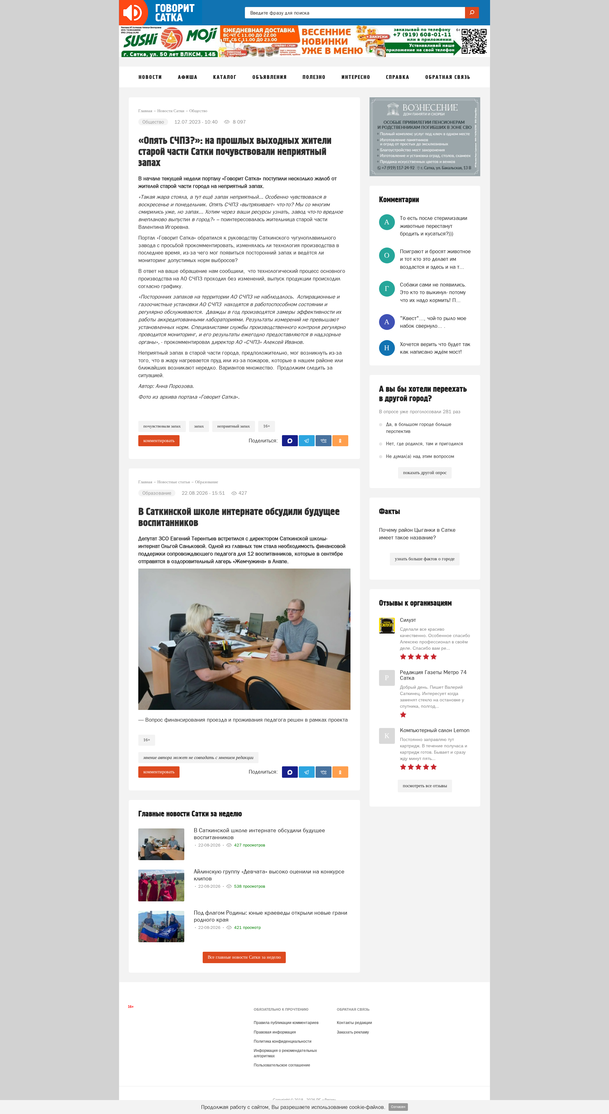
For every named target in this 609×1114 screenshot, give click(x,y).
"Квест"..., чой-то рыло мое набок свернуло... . (433, 322)
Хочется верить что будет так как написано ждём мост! (435, 348)
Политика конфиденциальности (282, 1041)
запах (199, 426)
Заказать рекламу (353, 1032)
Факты (389, 511)
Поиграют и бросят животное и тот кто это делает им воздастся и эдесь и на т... (435, 259)
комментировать (158, 440)
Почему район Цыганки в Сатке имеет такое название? (417, 534)
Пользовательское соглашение (282, 1065)
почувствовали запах (162, 426)
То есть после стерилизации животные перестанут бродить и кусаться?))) (433, 226)
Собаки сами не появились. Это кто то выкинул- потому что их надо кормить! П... (433, 292)
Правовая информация (275, 1032)
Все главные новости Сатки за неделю (244, 957)
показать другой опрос (425, 472)
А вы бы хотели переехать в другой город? (423, 393)
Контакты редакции (354, 1023)
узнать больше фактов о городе (425, 559)
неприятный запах (233, 426)
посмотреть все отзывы (425, 785)
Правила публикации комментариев (286, 1023)
